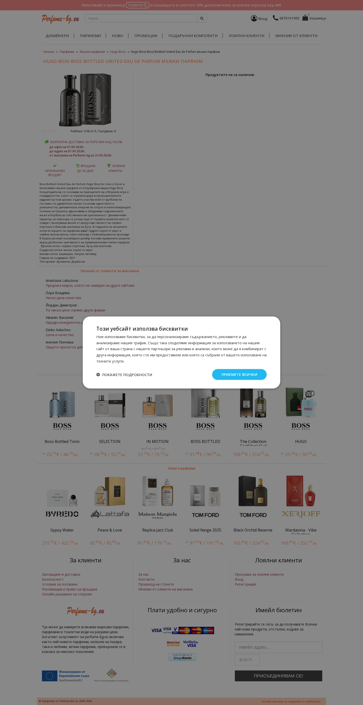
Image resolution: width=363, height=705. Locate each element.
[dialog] (181, 352)
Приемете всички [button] (239, 374)
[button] (124, 374)
